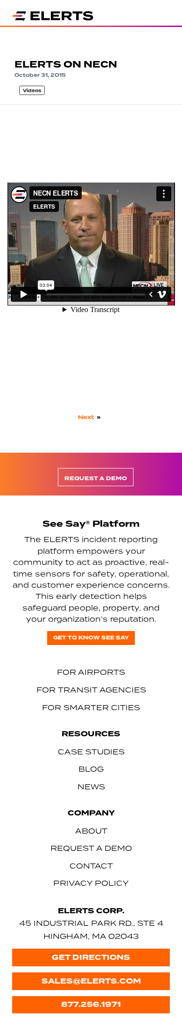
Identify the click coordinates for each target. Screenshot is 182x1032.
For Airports (91, 672)
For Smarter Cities (91, 707)
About (91, 831)
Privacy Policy (91, 883)
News (91, 786)
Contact (91, 866)
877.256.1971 (91, 1004)
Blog (91, 769)
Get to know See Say (91, 638)
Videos (32, 91)
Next (86, 417)
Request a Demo (95, 478)
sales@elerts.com (91, 981)
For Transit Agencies (91, 690)
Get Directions (91, 957)
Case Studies (91, 752)
